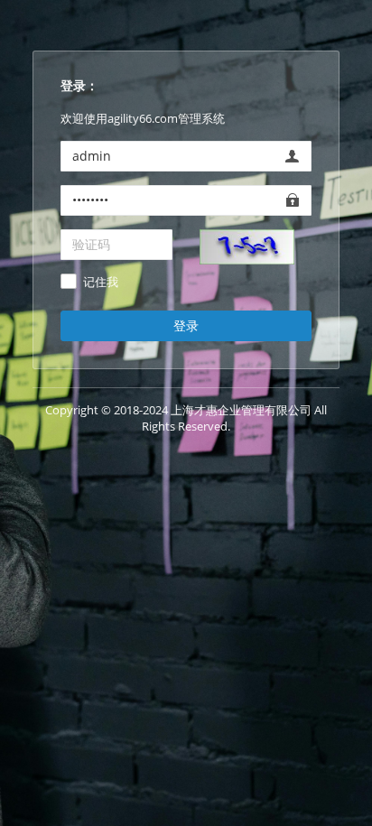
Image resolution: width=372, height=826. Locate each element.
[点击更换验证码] (247, 245)
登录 (186, 325)
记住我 (100, 282)
